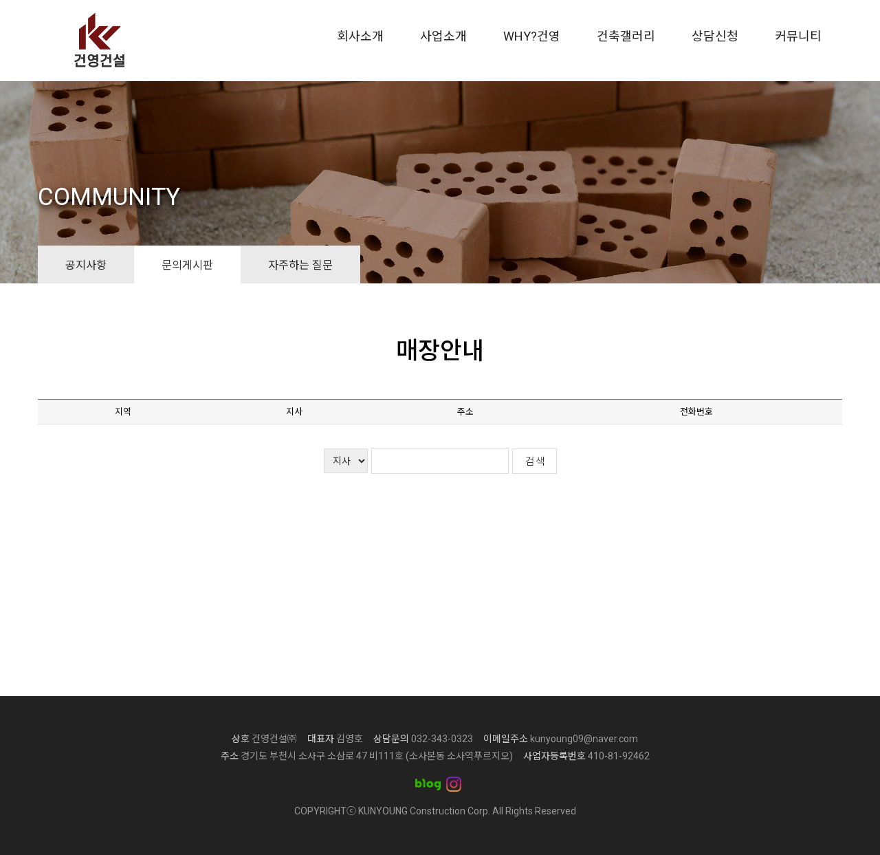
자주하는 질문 (300, 264)
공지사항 (86, 264)
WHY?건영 (531, 36)
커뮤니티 (798, 36)
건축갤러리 (626, 36)
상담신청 (715, 36)
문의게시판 (187, 264)
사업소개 (443, 36)
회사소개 (360, 36)
